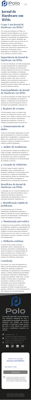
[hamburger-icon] (25, 4)
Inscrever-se (15, 372)
